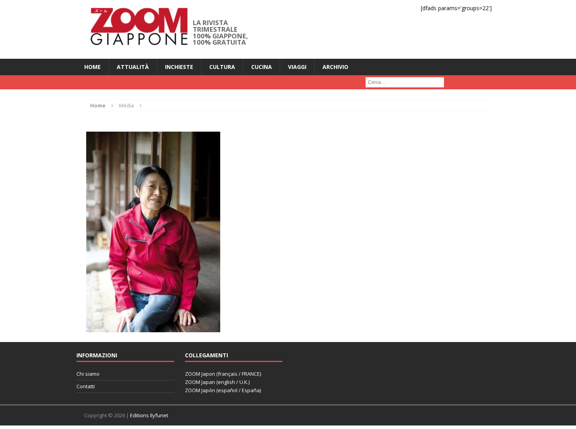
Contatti (85, 386)
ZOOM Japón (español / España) (223, 390)
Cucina (261, 67)
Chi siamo (88, 373)
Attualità (133, 67)
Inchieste (179, 67)
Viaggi (297, 67)
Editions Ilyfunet (149, 415)
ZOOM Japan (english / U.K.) (217, 382)
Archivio (335, 67)
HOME (92, 67)
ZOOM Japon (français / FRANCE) (223, 373)
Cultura (222, 67)
